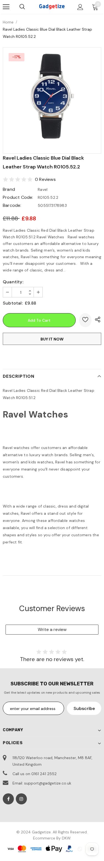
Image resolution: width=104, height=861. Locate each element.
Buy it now (52, 339)
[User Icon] (80, 7)
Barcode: (12, 205)
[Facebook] (8, 798)
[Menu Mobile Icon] (6, 7)
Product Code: (18, 197)
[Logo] (52, 6)
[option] (52, 96)
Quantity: (13, 282)
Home (8, 22)
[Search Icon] (22, 7)
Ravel (42, 189)
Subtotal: (13, 303)
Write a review (52, 629)
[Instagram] (21, 798)
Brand (9, 189)
